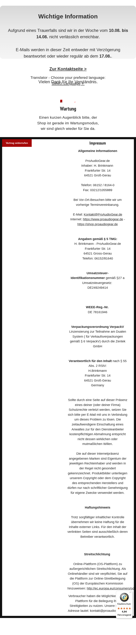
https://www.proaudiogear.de (103, 219)
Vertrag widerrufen (17, 143)
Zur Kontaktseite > (68, 68)
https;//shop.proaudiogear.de (97, 224)
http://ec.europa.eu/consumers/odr (111, 588)
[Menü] (130, 593)
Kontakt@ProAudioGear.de (103, 214)
